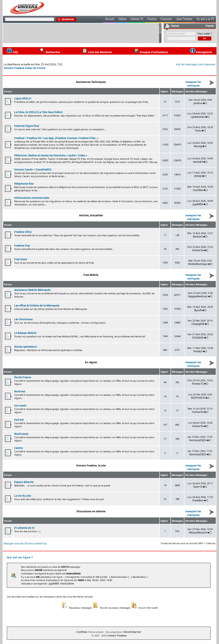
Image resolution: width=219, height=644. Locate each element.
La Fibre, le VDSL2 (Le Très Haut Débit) (38, 112)
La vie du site (22, 496)
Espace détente (24, 482)
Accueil (109, 19)
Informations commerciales (31, 198)
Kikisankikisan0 (198, 532)
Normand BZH (197, 440)
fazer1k (197, 487)
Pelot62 (197, 351)
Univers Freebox (117, 635)
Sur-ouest (20, 405)
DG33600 (198, 337)
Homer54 (198, 250)
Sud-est (19, 419)
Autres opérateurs (25, 346)
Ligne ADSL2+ (23, 98)
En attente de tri (24, 528)
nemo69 (198, 162)
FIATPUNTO (198, 398)
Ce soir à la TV (205, 19)
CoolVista (81, 632)
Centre (18, 448)
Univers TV (137, 19)
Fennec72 (198, 384)
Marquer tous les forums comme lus (25, 543)
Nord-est (19, 391)
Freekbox (197, 500)
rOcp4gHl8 (197, 324)
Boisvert (198, 236)
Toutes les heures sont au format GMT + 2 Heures (188, 543)
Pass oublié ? (205, 33)
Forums (151, 19)
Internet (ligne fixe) (26, 126)
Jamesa (198, 103)
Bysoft (198, 310)
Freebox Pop (22, 245)
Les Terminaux (23, 319)
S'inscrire (210, 26)
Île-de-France (22, 377)
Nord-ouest (21, 434)
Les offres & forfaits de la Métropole (36, 305)
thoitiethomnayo (198, 264)
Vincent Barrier (132, 632)
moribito (198, 190)
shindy (198, 176)
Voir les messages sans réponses (195, 64)
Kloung (198, 146)
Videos (122, 19)
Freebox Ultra (22, 232)
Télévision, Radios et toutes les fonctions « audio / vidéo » (50, 155)
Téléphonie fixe (24, 183)
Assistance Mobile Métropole (32, 290)
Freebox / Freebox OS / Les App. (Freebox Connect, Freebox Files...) (56, 138)
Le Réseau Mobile (25, 333)
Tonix (198, 130)
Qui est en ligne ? (20, 557)
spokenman (198, 117)
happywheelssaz (198, 296)
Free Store (20, 259)
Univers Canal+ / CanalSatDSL (33, 169)
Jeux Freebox (184, 19)
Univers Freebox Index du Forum (25, 68)
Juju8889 (198, 204)
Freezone (166, 19)
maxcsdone (73, 573)
